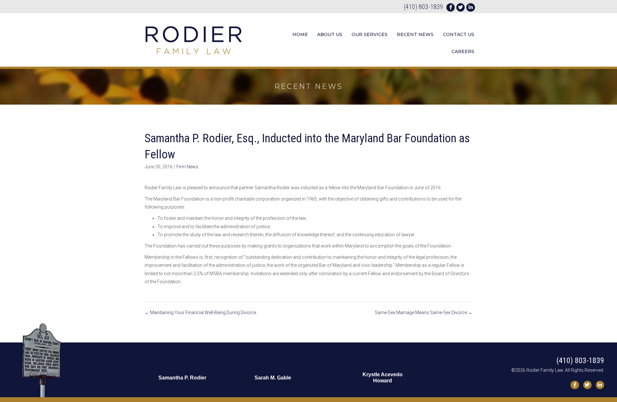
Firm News (187, 166)
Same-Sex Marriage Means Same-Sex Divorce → (423, 312)
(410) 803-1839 (423, 7)
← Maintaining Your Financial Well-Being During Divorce (200, 312)
